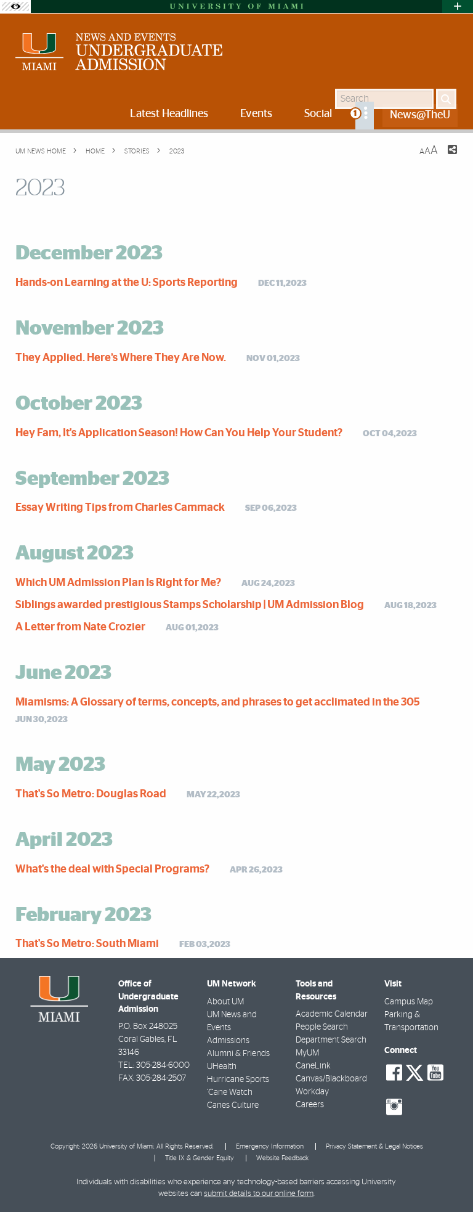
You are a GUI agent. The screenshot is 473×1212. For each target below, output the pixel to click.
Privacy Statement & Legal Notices (374, 1146)
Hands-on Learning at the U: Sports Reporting (126, 282)
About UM (225, 1002)
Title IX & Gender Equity (199, 1158)
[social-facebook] (394, 1073)
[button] (447, 1178)
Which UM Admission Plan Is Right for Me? (118, 582)
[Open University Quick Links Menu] (457, 6)
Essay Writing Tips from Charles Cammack (120, 507)
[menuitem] (364, 115)
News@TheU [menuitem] (420, 115)
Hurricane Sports (238, 1079)
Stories (136, 151)
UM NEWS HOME (40, 151)
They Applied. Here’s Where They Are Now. (120, 358)
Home (94, 151)
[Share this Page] (444, 157)
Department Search (331, 1040)
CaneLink (313, 1066)
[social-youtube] (435, 1073)
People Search (322, 1027)
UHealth (221, 1066)
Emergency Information (270, 1146)
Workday (312, 1092)
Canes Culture (233, 1105)
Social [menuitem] (318, 114)
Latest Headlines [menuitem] (169, 114)
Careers (310, 1104)
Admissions (228, 1040)
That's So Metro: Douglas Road (90, 794)
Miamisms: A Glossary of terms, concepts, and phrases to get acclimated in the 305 (217, 702)
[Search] (446, 99)
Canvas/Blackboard (331, 1079)
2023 (176, 151)
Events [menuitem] (256, 114)
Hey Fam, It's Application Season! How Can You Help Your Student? (178, 433)
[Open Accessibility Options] (15, 6)
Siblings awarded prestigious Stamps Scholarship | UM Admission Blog (189, 605)
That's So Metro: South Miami (87, 944)
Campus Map (408, 1002)
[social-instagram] (394, 1107)
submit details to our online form (258, 1194)
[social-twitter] (414, 1071)
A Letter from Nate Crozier (80, 627)
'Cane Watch (230, 1092)
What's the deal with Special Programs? (112, 869)
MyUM (307, 1053)
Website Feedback (282, 1158)
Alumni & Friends (238, 1053)
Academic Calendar (332, 1014)
